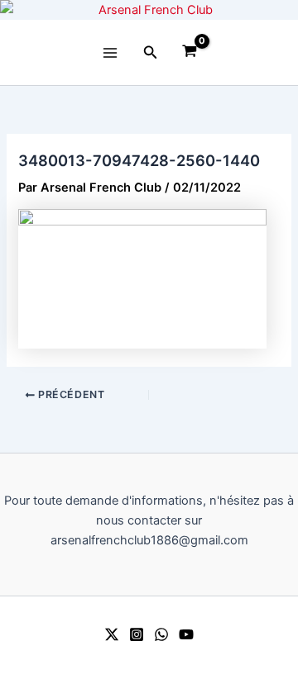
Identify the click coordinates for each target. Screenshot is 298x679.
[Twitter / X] (111, 634)
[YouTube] (186, 634)
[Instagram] (136, 634)
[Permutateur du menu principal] (110, 52)
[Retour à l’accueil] (149, 10)
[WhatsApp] (161, 634)
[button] (150, 52)
